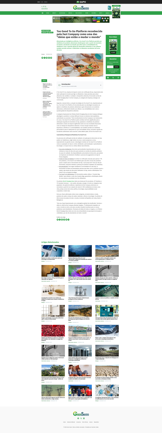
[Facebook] (42, 58)
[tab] (44, 80)
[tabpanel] (48, 100)
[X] (45, 58)
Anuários (107, 13)
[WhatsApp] (49, 58)
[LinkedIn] (47, 58)
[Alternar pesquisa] (42, 6)
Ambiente (44, 32)
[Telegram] (68, 220)
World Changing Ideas (68, 181)
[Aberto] (42, 13)
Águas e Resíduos (46, 30)
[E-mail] (51, 58)
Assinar (113, 52)
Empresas (50, 32)
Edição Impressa (44, 8)
